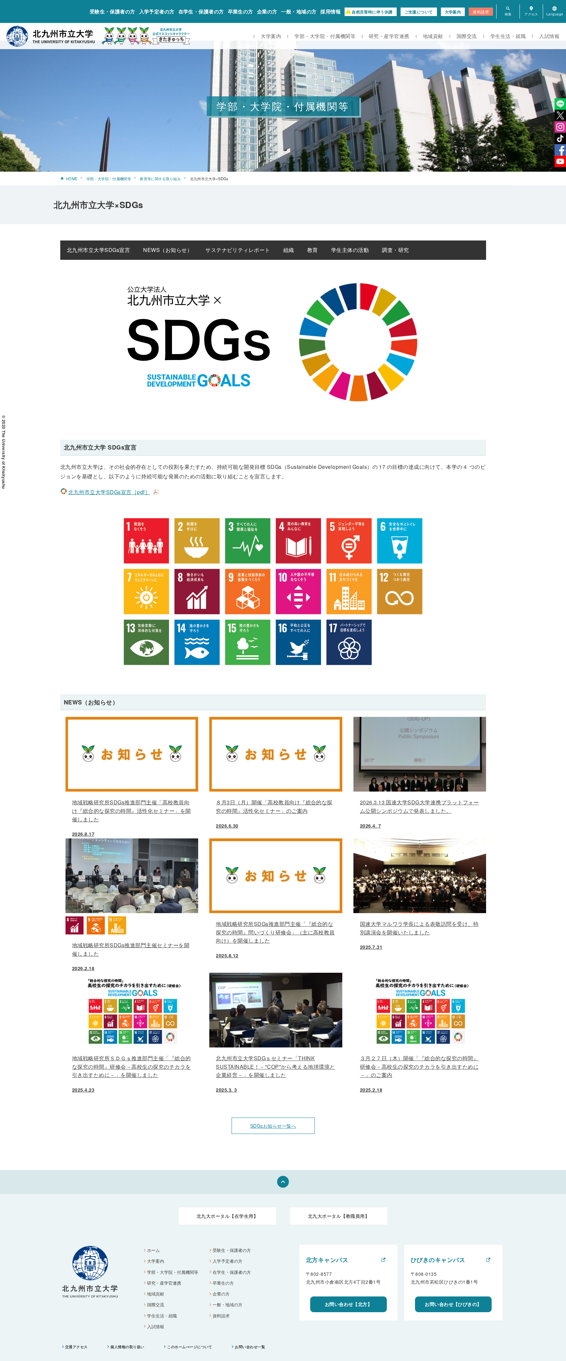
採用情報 (330, 11)
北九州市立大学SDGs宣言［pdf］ (109, 492)
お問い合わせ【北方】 (348, 1304)
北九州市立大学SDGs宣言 (98, 250)
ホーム (153, 1250)
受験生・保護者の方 (112, 11)
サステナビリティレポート (237, 250)
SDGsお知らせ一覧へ (273, 1125)
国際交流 (467, 35)
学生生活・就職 (508, 35)
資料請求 (481, 11)
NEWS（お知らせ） (167, 250)
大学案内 (453, 12)
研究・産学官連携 (389, 35)
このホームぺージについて (189, 1346)
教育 (312, 250)
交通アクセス (76, 1346)
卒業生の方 (240, 11)
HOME (71, 178)
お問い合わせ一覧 (250, 1346)
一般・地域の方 (298, 11)
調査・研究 (395, 250)
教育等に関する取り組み (160, 178)
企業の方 (267, 11)
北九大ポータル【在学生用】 (227, 1216)
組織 (288, 250)
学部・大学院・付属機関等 (324, 35)
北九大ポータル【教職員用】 (338, 1216)
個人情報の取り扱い (127, 1346)
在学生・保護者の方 (201, 11)
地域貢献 (433, 35)
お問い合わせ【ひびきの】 (453, 1304)
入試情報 (549, 35)
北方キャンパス (327, 1260)
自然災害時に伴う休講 (372, 12)
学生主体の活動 (350, 250)
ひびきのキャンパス (438, 1260)
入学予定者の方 (157, 11)
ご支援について (419, 12)
